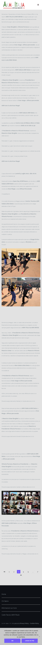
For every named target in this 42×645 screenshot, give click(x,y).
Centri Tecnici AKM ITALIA (10, 615)
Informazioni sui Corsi (9, 608)
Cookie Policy (34, 623)
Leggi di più (29, 640)
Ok (12, 640)
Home (4, 594)
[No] (39, 636)
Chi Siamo (5, 601)
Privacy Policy (24, 623)
